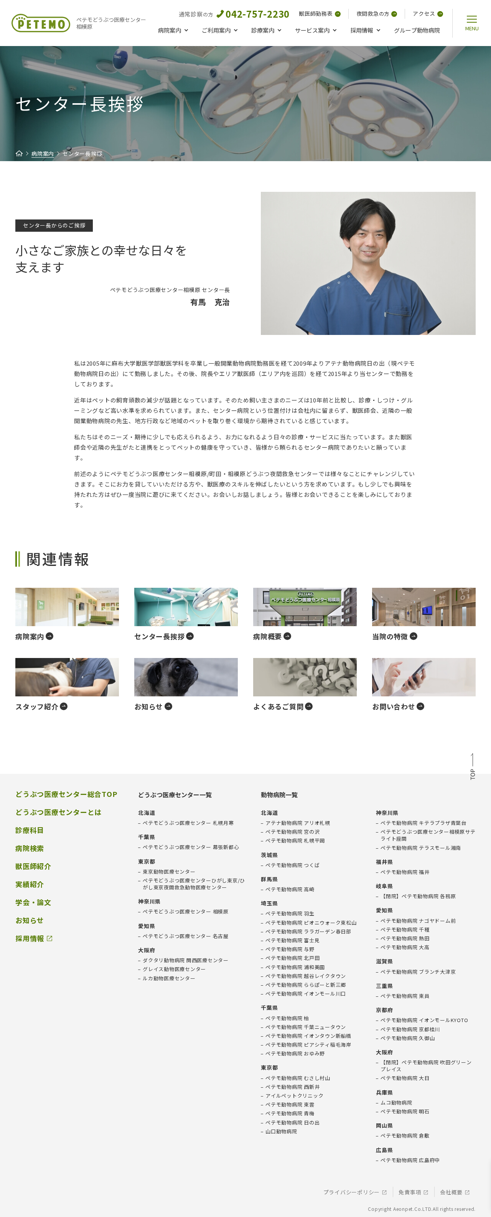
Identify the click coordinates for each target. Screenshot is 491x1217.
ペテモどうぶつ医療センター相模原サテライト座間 (428, 835)
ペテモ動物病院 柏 (287, 1018)
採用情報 (361, 30)
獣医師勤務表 (316, 13)
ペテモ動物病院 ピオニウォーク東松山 (311, 922)
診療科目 (29, 830)
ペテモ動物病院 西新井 (292, 1086)
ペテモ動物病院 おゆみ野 (295, 1053)
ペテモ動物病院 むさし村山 (297, 1078)
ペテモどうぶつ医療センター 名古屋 (186, 936)
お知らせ (29, 920)
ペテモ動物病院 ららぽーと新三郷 (305, 984)
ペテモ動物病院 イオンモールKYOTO (424, 1020)
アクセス (424, 13)
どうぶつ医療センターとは (58, 812)
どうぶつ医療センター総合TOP (66, 794)
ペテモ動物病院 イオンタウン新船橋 (308, 1035)
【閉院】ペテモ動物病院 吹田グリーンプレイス (426, 1066)
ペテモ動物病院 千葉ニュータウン (305, 1027)
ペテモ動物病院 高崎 (290, 889)
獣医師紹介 (33, 866)
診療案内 (262, 30)
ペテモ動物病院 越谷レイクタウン (305, 976)
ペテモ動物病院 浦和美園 (295, 967)
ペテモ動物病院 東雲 (290, 1104)
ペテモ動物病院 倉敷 (405, 1135)
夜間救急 (373, 13)
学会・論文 (33, 902)
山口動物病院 (281, 1131)
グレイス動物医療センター (174, 969)
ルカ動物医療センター (169, 978)
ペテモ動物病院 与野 (290, 949)
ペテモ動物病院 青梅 (290, 1113)
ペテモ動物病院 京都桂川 (410, 1029)
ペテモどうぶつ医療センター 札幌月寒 (188, 823)
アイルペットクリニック (294, 1095)
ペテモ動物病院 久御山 (408, 1038)
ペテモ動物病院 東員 (405, 996)
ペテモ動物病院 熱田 (405, 938)
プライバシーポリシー (351, 1192)
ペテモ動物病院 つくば (292, 865)
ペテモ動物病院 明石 (405, 1111)
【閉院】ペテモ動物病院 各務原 (418, 896)
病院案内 (169, 30)
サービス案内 (312, 30)
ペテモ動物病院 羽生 (290, 913)
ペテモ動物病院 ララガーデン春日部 (308, 931)
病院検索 (29, 848)
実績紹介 (29, 884)
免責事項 (410, 1192)
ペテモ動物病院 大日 (405, 1078)
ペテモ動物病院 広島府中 (410, 1160)
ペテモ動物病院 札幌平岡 (295, 840)
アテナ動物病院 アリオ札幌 (297, 823)
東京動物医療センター (169, 871)
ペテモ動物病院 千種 (405, 929)
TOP (473, 767)
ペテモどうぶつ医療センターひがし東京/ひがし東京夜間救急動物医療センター (194, 884)
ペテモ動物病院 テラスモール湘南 (421, 847)
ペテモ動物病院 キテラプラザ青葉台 (423, 823)
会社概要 (451, 1192)
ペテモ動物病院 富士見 (292, 940)
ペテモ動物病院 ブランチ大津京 (418, 971)
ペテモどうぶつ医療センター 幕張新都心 (191, 847)
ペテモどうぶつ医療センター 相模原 (186, 911)
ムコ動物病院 (396, 1102)
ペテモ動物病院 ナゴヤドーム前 (418, 920)
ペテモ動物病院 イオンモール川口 (305, 993)
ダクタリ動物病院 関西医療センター (186, 960)
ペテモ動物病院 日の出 (292, 1122)
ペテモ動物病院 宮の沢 (292, 831)
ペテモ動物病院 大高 (405, 947)
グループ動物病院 (417, 30)
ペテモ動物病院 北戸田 (292, 958)
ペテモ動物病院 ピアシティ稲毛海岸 (308, 1044)
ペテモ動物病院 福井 (405, 872)
